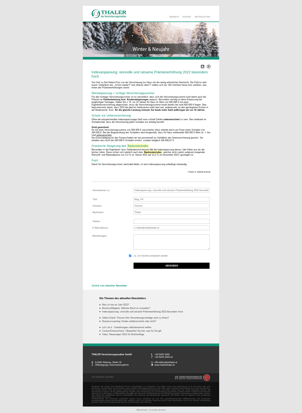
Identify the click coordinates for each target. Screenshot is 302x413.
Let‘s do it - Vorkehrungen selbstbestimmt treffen (126, 327)
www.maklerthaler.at (164, 365)
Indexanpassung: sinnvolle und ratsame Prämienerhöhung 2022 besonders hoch (142, 311)
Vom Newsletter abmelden (103, 377)
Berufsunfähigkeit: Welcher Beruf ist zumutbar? (126, 308)
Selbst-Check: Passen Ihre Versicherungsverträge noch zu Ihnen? (135, 317)
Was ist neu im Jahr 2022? (115, 304)
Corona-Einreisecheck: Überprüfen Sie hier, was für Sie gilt (131, 331)
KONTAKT (186, 17)
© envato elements (158, 410)
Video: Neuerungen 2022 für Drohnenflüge (123, 334)
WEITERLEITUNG (202, 17)
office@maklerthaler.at (165, 362)
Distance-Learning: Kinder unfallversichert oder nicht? (129, 321)
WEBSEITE (174, 17)
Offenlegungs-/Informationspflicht (112, 365)
